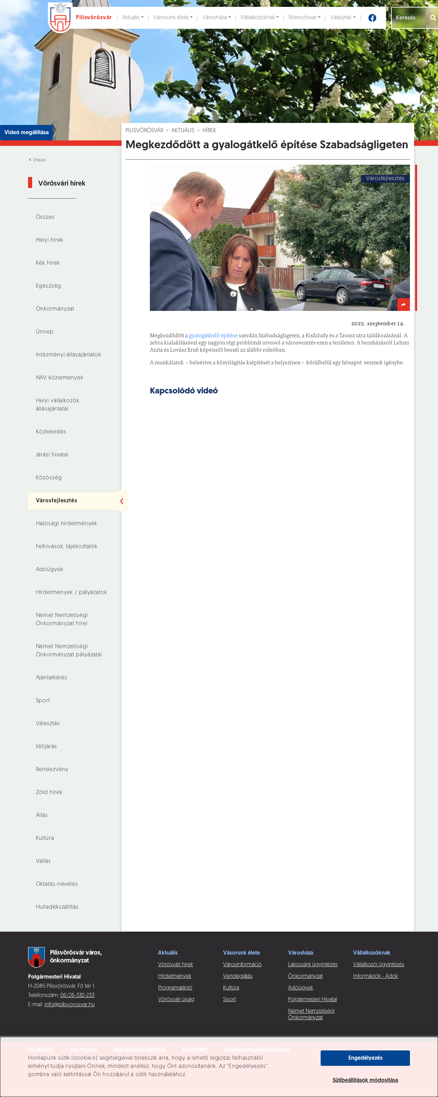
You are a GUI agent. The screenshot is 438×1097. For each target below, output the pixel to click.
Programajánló (175, 988)
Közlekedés (51, 432)
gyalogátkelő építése (213, 336)
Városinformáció (242, 965)
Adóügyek (49, 569)
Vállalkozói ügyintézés (378, 965)
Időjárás (46, 746)
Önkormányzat (55, 309)
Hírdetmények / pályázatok (71, 592)
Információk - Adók (375, 976)
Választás (340, 18)
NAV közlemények (59, 378)
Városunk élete (171, 18)
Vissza (38, 160)
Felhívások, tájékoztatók (67, 547)
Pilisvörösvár (144, 131)
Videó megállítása (26, 133)
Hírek (209, 131)
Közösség (49, 478)
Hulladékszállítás (57, 907)
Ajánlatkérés (52, 678)
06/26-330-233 (77, 995)
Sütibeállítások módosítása (365, 1080)
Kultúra (45, 838)
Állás (42, 815)
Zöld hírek (49, 792)
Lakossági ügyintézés (313, 965)
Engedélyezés (365, 1058)
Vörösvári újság (176, 1000)
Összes (45, 217)
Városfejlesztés (56, 501)
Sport (43, 701)
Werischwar (302, 18)
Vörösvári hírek (175, 965)
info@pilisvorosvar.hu (69, 1005)
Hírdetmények (174, 976)
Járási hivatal (52, 455)
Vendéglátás (238, 976)
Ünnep (45, 332)
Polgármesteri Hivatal (312, 1000)
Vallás (43, 861)
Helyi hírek (50, 240)
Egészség (48, 286)
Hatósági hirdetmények (67, 524)
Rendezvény (52, 769)
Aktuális (131, 18)
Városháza (214, 18)
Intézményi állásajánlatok (68, 355)
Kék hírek (48, 263)
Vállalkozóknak (258, 18)
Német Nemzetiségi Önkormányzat (311, 1015)
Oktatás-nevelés (57, 884)
